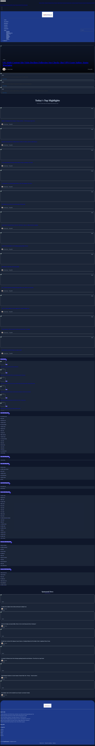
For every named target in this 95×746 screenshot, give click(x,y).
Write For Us (42, 743)
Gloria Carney (10, 69)
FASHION (6, 26)
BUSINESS (6, 23)
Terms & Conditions (48, 743)
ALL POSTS (6, 21)
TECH (7, 38)
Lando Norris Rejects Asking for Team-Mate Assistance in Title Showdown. (13, 717)
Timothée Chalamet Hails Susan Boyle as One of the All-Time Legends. (12, 721)
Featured (1, 735)
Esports (1, 732)
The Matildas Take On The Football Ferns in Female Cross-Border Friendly (10, 408)
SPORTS (7, 37)
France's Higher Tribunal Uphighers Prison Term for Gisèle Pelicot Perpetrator (38, 2)
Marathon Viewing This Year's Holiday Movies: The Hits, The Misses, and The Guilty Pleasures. (19, 141)
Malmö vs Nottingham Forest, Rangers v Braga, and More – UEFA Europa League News (18, 120)
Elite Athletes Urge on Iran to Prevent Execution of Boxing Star (13, 204)
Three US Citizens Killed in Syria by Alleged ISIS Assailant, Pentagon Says (15, 308)
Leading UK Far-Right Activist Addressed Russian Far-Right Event (9, 366)
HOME (5, 19)
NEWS (7, 34)
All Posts (1, 729)
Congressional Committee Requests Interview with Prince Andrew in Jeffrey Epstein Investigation (20, 225)
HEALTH (8, 32)
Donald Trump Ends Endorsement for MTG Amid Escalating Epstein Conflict (13, 715)
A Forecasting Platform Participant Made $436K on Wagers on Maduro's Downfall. (17, 162)
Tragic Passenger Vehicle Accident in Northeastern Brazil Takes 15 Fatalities (16, 329)
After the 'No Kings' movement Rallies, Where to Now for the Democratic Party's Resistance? (18, 623)
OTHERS (7, 35)
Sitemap (54, 743)
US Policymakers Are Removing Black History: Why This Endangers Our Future (17, 183)
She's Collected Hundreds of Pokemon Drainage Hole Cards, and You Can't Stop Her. (18, 287)
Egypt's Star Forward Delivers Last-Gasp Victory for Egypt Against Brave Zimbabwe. (15, 720)
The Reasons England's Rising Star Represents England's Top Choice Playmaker (16, 83)
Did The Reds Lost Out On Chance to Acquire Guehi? (12, 350)
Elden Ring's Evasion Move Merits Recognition (10, 266)
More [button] (5, 30)
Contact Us (5, 40)
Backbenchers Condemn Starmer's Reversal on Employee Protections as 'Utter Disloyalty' (67, 2)
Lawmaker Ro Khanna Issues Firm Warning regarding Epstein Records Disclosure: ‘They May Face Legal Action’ (15, 391)
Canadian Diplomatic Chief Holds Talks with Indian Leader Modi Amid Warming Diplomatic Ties (17, 714)
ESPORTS (6, 25)
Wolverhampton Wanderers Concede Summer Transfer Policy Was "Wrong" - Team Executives (19, 675)
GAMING (8, 31)
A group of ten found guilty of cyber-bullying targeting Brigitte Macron (15, 245)
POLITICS (8, 36)
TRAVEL (7, 39)
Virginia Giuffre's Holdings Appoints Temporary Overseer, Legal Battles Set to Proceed (15, 718)
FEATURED (6, 28)
